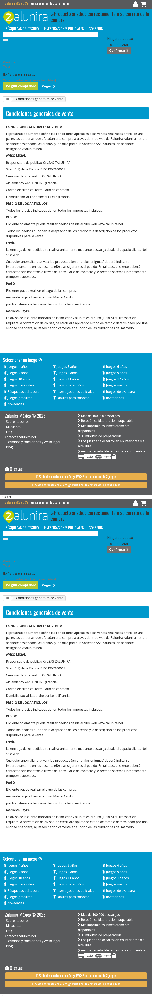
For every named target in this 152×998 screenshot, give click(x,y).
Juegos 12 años (117, 379)
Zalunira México (15, 3)
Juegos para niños (70, 385)
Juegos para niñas (20, 385)
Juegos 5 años (67, 367)
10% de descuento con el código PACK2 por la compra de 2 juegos (76, 476)
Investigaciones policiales (75, 391)
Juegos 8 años (67, 373)
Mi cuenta (13, 427)
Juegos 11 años (67, 379)
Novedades (15, 404)
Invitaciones (114, 398)
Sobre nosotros (17, 421)
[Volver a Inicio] (7, 99)
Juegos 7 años (17, 373)
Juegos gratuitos (19, 398)
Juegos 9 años (116, 373)
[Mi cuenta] (135, 5)
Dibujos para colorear (72, 398)
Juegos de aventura (120, 391)
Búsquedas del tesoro (23, 391)
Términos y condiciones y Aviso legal (33, 442)
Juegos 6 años (116, 367)
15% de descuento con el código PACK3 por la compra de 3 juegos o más (76, 485)
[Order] (143, 5)
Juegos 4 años (17, 367)
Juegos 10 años (18, 379)
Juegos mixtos (116, 385)
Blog (9, 447)
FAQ (9, 432)
